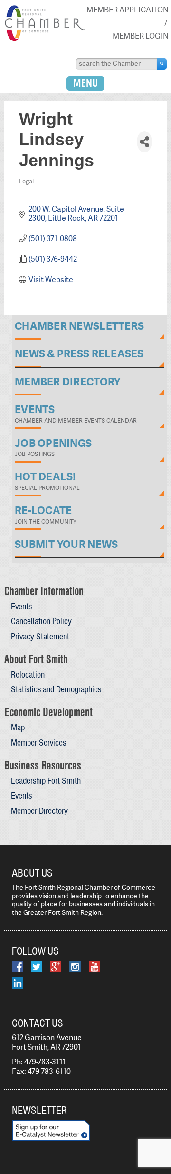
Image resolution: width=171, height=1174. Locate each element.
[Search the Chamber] (162, 64)
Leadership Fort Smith (46, 781)
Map (18, 727)
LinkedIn (17, 983)
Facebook (17, 966)
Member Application (127, 10)
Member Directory (39, 811)
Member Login (141, 36)
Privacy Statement (40, 636)
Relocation (28, 674)
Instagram (75, 966)
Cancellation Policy (41, 621)
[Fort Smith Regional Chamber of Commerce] (45, 39)
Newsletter (39, 1110)
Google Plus (55, 966)
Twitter (36, 966)
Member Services (38, 743)
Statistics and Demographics (56, 689)
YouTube (94, 966)
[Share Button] (144, 141)
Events (21, 606)
